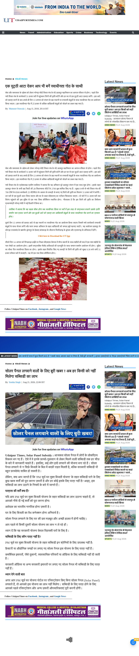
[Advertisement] (69, 53)
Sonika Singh (14, 382)
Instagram (43, 309)
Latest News (114, 81)
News (22, 32)
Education (59, 32)
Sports (69, 32)
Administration (44, 32)
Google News (60, 309)
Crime (78, 32)
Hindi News (21, 79)
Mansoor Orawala (16, 109)
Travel (31, 32)
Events (113, 32)
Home (8, 79)
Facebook (32, 309)
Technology (101, 32)
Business (88, 32)
